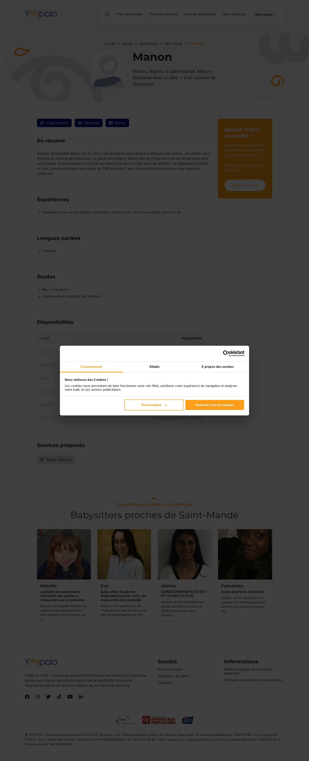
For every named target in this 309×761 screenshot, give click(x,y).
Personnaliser (151, 405)
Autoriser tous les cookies (214, 405)
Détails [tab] (154, 366)
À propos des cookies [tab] (217, 366)
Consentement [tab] (91, 366)
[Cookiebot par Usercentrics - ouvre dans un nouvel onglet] (226, 353)
